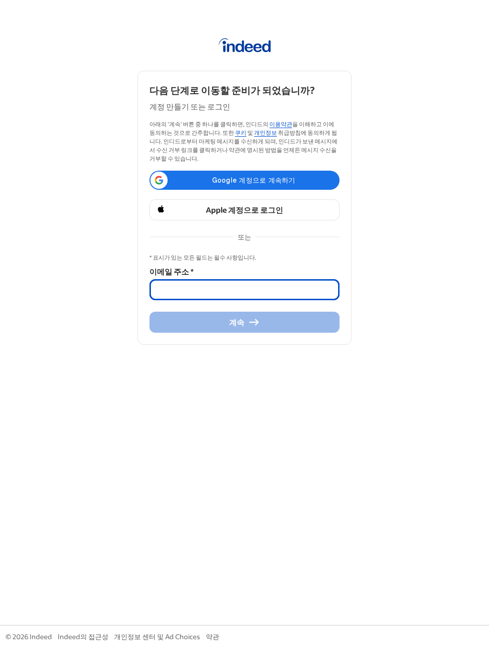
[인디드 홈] (245, 46)
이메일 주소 (171, 271)
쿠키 (240, 132)
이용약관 (280, 124)
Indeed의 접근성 (83, 636)
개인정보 (265, 132)
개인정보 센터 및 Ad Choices (157, 636)
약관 (212, 636)
